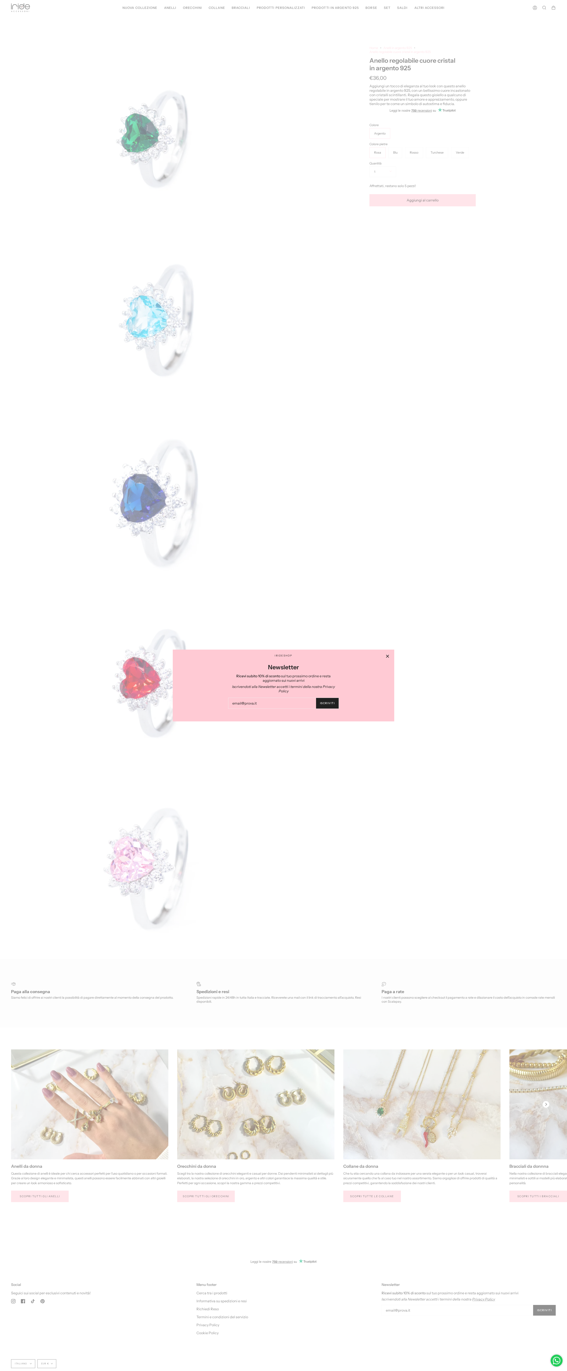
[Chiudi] (387, 656)
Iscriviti (327, 703)
